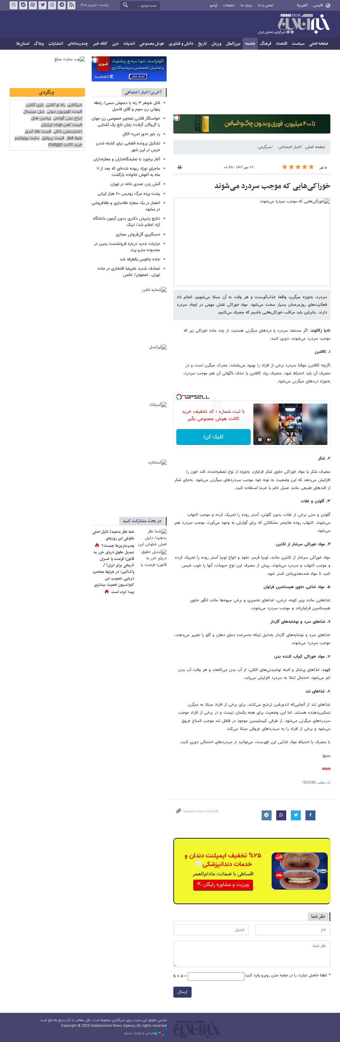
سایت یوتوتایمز (26, 138)
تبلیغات (229, 5)
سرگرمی (264, 147)
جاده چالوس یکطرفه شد (140, 259)
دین (115, 43)
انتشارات (55, 43)
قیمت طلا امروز (38, 132)
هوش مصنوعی (151, 43)
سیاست (298, 43)
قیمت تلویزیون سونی (64, 112)
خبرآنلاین (293, 24)
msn (326, 769)
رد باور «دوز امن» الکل (141, 134)
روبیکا (14, 5)
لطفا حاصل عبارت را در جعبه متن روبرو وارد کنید (287, 975)
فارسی (318, 5)
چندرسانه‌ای (78, 43)
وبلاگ (39, 43)
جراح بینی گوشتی (67, 118)
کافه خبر (100, 43)
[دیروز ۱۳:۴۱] (152, 539)
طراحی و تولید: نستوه (139, 1033)
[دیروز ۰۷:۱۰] (152, 559)
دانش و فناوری (181, 43)
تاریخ (202, 43)
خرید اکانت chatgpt (65, 145)
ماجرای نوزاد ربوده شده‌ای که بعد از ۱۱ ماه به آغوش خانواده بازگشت (128, 171)
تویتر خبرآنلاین (42, 5)
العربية (302, 5)
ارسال (182, 992)
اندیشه (129, 43)
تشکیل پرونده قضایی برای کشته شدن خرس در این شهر (128, 146)
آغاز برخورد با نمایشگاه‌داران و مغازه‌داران (126, 159)
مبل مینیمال (33, 112)
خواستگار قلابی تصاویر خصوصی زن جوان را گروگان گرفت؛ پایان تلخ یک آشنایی (126, 121)
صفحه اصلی (318, 43)
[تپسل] (176, 117)
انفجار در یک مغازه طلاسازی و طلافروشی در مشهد (126, 206)
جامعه (250, 43)
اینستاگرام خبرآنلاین (52, 5)
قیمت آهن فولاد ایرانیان (61, 125)
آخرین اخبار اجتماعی (143, 92)
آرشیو (213, 5)
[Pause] (260, 440)
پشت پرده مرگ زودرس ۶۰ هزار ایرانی (129, 194)
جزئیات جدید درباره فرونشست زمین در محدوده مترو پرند (127, 247)
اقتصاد (281, 43)
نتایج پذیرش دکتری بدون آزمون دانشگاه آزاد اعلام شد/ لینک (126, 221)
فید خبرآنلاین (71, 5)
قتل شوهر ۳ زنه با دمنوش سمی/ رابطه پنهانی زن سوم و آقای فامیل (127, 106)
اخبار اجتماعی (289, 147)
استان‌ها (22, 43)
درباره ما (246, 5)
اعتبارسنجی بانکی (67, 132)
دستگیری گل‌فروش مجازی (138, 234)
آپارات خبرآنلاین (33, 5)
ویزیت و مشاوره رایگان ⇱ (223, 885)
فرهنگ (265, 43)
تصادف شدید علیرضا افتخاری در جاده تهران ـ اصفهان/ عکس (129, 271)
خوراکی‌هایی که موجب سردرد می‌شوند (272, 186)
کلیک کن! (213, 437)
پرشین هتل (41, 118)
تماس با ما (266, 5)
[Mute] (269, 440)
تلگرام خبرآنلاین (62, 5)
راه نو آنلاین (55, 105)
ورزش (216, 43)
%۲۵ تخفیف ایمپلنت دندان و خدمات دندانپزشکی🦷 (223, 860)
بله (23, 5)
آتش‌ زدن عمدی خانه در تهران (135, 184)
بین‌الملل (233, 43)
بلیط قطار (74, 138)
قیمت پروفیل (52, 138)
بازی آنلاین (34, 105)
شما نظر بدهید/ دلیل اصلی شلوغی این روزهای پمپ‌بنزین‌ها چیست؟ (113, 538)
